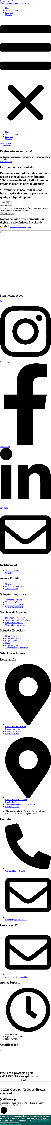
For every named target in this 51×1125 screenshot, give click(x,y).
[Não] (20, 1124)
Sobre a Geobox (12, 10)
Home (7, 8)
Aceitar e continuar (41, 1121)
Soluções (9, 13)
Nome (3, 203)
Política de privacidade (9, 1124)
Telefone (4, 205)
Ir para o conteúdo (7, 1)
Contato (8, 15)
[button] (25, 73)
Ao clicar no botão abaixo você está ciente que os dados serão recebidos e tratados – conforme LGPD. (24, 209)
